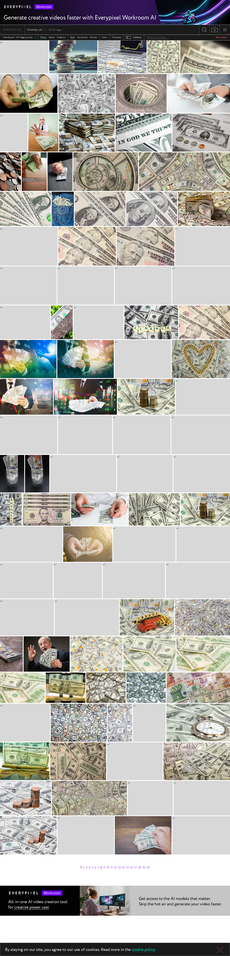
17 (135, 867)
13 (119, 867)
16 (131, 867)
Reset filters (221, 37)
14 (123, 867)
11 (111, 867)
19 (143, 867)
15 (127, 867)
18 (139, 867)
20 (148, 867)
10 (107, 867)
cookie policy (144, 950)
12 (115, 867)
